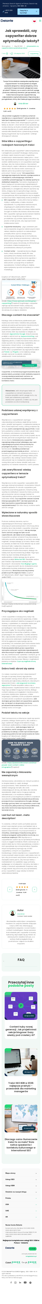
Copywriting (34, 54)
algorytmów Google (17, 334)
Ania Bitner (21, 914)
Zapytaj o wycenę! (24, 11)
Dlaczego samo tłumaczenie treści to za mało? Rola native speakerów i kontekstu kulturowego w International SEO (21, 1145)
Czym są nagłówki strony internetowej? (19, 662)
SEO (18, 6)
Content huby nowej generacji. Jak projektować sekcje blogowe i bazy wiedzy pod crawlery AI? (21, 1031)
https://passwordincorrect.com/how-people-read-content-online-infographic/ (19, 765)
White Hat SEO (19, 559)
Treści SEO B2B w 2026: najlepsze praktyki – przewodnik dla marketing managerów (21, 1087)
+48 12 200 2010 (8, 11)
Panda (6, 352)
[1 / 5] (5, 108)
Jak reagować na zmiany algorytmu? (18, 684)
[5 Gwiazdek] (15, 108)
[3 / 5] (10, 108)
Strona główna (6, 46)
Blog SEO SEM (18, 46)
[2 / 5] (7, 108)
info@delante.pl (31, 1256)
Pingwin (16, 352)
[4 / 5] (12, 108)
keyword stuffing (27, 336)
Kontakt (32, 1249)
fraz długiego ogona (29, 564)
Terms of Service (13, 1278)
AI (25, 6)
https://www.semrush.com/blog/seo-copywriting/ (19, 302)
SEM (22, 6)
